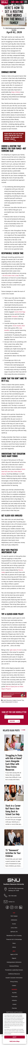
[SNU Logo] (6, 1)
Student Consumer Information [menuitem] (14, 977)
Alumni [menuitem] (14, 1004)
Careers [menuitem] (14, 985)
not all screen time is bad (10, 275)
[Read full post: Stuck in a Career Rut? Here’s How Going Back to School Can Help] (14, 805)
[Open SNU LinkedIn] (20, 908)
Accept (14, 1037)
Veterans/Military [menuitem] (14, 966)
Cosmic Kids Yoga (19, 312)
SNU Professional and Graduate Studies (15, 29)
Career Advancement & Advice (9, 702)
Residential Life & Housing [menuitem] (14, 935)
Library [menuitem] (14, 947)
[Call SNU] (6, 896)
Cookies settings (16, 1041)
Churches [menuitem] (14, 1008)
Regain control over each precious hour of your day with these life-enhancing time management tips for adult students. (14, 136)
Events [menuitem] (14, 924)
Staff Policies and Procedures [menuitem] (14, 1012)
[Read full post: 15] (14, 848)
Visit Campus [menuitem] (14, 916)
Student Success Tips (18, 700)
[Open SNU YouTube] (16, 908)
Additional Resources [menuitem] (14, 974)
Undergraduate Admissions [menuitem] (14, 962)
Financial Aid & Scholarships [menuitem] (14, 939)
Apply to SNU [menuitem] (14, 954)
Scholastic (15, 316)
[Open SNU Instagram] (12, 908)
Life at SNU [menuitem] (14, 927)
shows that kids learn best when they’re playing (13, 471)
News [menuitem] (14, 943)
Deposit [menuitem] (14, 958)
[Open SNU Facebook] (7, 908)
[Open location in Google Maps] (6, 889)
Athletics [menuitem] (14, 1000)
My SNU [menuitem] (14, 992)
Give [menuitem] (21, 2)
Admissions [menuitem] (14, 920)
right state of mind (15, 650)
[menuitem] (25, 2)
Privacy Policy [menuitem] (14, 981)
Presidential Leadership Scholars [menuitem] (14, 970)
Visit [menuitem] (13, 2)
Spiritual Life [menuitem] (14, 931)
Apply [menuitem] (17, 2)
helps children (15, 92)
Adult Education (7, 700)
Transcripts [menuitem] (14, 996)
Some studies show (19, 326)
